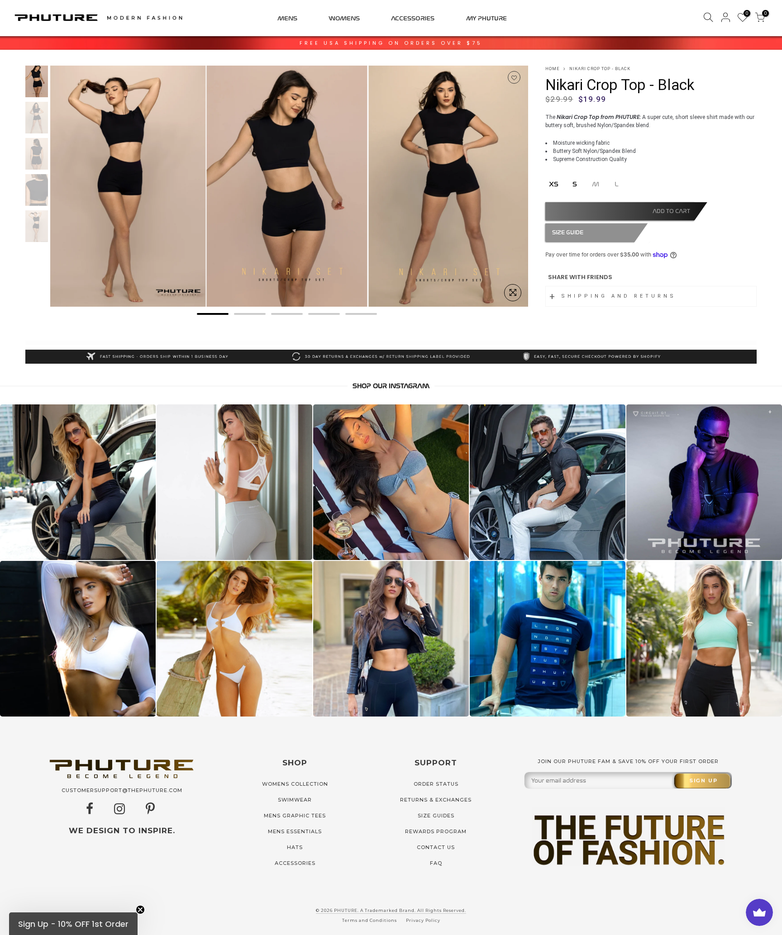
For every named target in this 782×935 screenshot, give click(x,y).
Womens (344, 18)
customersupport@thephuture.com (122, 790)
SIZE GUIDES (436, 815)
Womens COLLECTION (295, 784)
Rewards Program (436, 831)
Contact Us (436, 847)
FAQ (436, 863)
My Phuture (486, 18)
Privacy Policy (423, 920)
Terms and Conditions (369, 920)
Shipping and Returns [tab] (618, 296)
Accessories (412, 18)
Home (552, 68)
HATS (295, 847)
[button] (73, 923)
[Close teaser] (140, 909)
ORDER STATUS (436, 784)
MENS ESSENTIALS (295, 831)
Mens (287, 18)
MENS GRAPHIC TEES (295, 815)
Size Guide (567, 232)
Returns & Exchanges (436, 800)
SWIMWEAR (295, 800)
